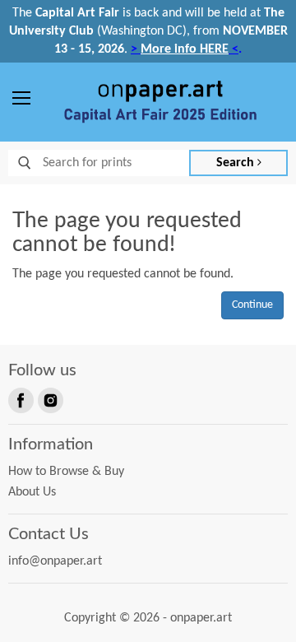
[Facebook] (20, 399)
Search (236, 163)
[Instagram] (49, 399)
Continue (252, 305)
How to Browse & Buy (66, 471)
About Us (32, 492)
